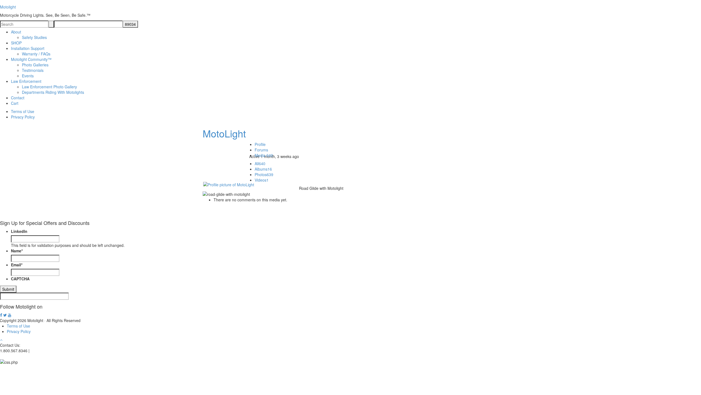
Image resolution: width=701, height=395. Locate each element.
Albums (263, 169)
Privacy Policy (19, 331)
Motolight (8, 7)
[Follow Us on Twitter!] (5, 315)
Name (17, 250)
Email (16, 264)
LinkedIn (19, 231)
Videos (262, 180)
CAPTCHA (20, 278)
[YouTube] (9, 315)
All (260, 163)
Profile (260, 144)
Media (264, 155)
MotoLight (224, 133)
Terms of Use (18, 326)
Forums (261, 150)
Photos (264, 174)
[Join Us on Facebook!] (1, 315)
